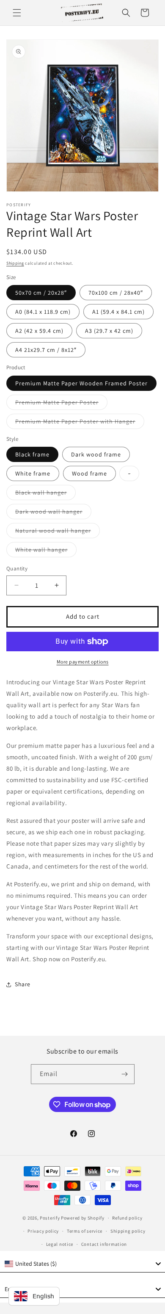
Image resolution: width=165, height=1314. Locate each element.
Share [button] (22, 984)
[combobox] (82, 1264)
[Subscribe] (125, 1074)
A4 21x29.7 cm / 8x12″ (46, 350)
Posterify (50, 1218)
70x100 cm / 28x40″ (115, 292)
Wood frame (89, 473)
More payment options (83, 661)
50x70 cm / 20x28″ (41, 292)
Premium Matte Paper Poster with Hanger (79, 423)
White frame (32, 473)
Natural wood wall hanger (57, 532)
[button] (17, 12)
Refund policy (127, 1218)
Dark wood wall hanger (53, 513)
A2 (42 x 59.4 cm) (39, 331)
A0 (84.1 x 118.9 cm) (43, 311)
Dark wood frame (96, 454)
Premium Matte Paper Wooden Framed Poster (81, 383)
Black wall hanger (45, 494)
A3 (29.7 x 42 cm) (109, 331)
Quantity (17, 568)
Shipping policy (128, 1231)
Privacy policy (43, 1231)
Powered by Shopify (82, 1218)
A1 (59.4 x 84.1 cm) (118, 311)
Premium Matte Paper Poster (61, 404)
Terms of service (84, 1231)
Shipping (15, 263)
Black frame (32, 454)
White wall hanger (46, 551)
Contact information (104, 1244)
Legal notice (59, 1244)
